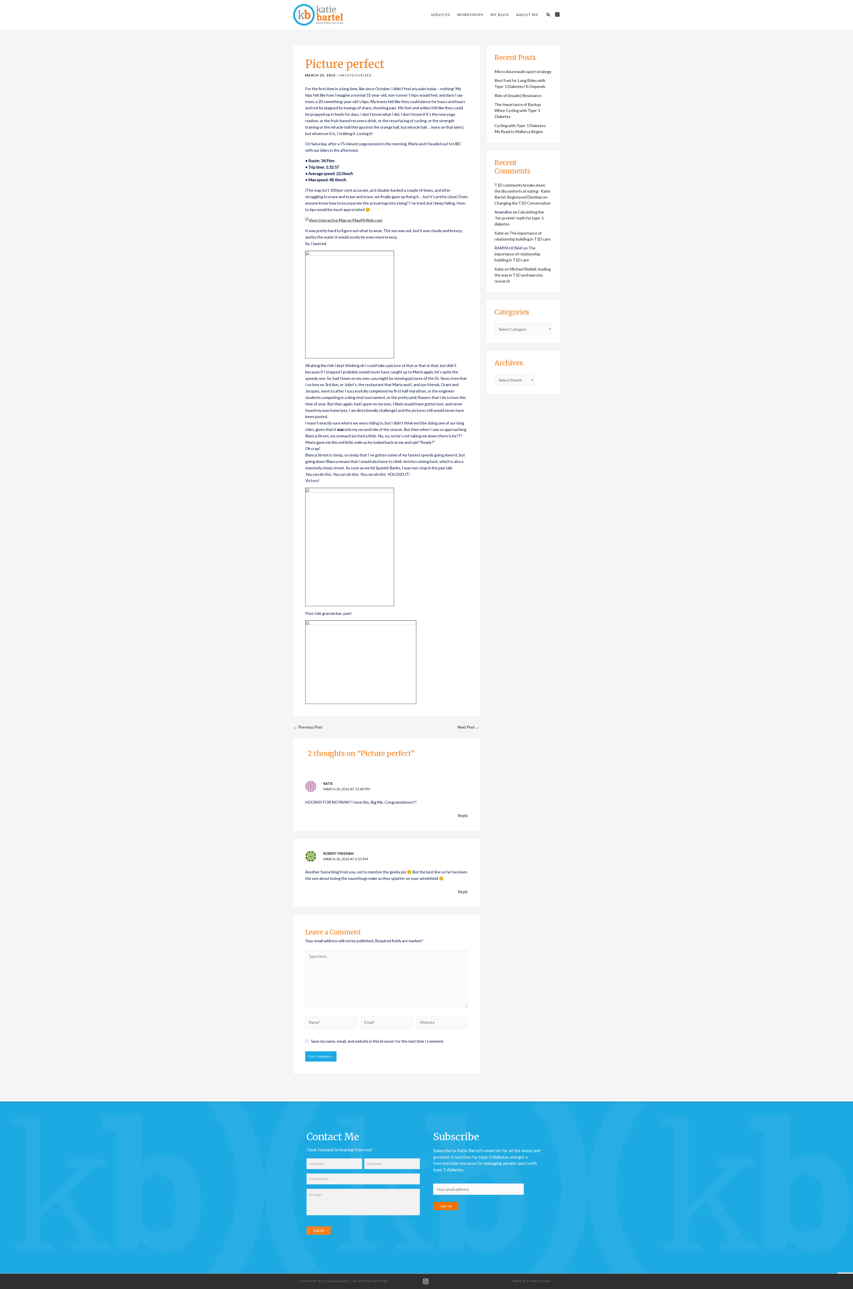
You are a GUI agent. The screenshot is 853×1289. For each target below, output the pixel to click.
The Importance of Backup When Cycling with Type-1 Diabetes (517, 110)
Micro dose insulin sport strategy (522, 71)
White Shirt (542, 1281)
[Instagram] (557, 14)
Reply (463, 815)
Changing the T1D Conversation (522, 203)
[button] (548, 15)
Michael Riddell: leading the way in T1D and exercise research (522, 275)
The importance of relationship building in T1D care (517, 253)
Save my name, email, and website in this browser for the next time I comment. (377, 1041)
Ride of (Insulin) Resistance (518, 95)
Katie (328, 783)
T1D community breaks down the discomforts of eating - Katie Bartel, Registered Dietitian (522, 191)
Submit (318, 1230)
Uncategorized (355, 75)
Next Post (468, 727)
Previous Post (308, 727)
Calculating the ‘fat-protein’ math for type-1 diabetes (519, 217)
